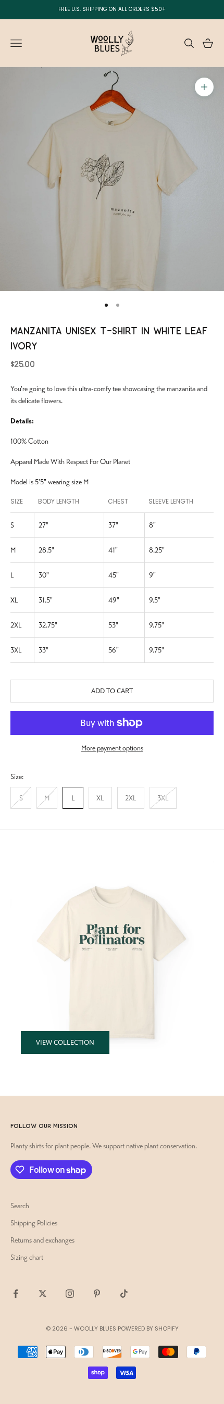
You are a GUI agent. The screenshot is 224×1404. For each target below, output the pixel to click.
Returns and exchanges (42, 1240)
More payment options (112, 748)
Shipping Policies (33, 1223)
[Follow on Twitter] (43, 1293)
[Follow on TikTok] (124, 1293)
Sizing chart (26, 1257)
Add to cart (112, 690)
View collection (65, 1042)
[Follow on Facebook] (15, 1293)
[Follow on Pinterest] (97, 1293)
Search (19, 1205)
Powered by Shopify (148, 1328)
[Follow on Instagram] (70, 1293)
